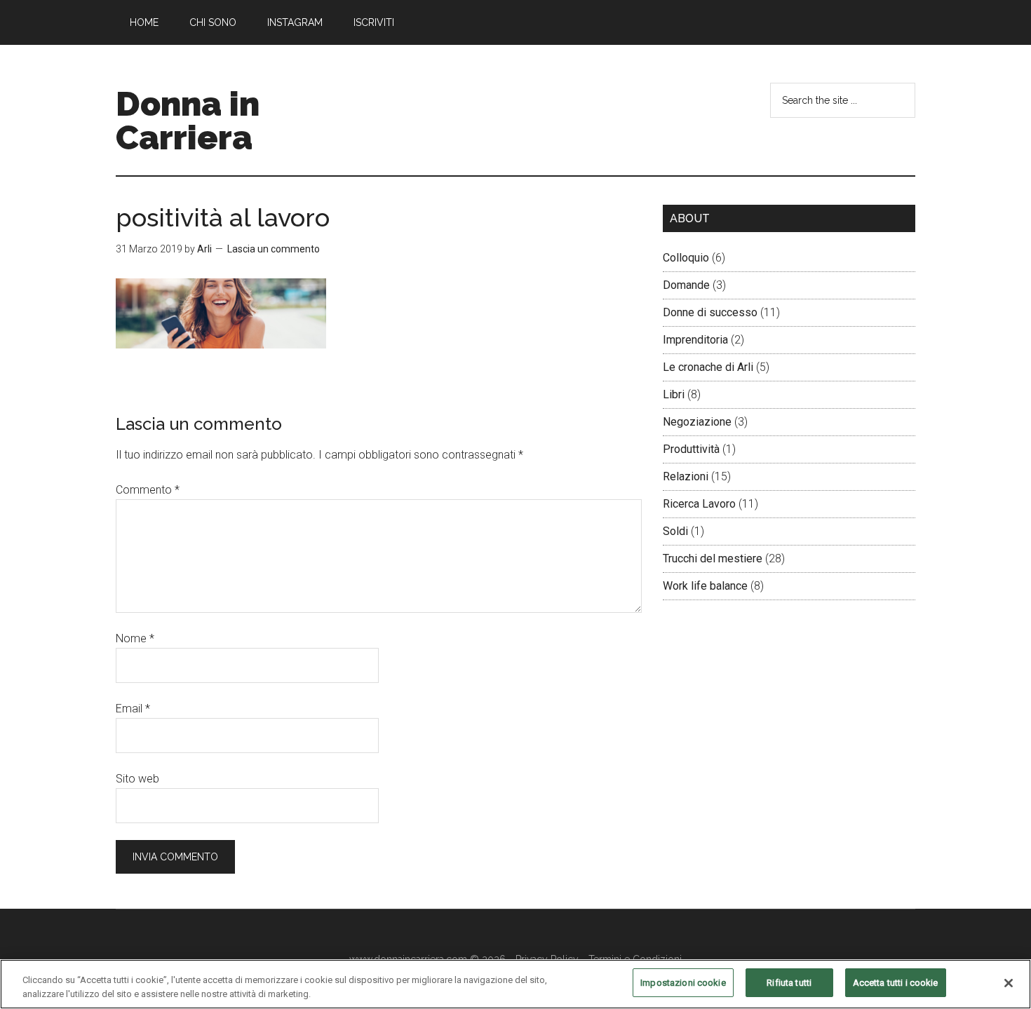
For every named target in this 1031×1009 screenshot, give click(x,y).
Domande (686, 285)
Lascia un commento (273, 249)
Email (133, 708)
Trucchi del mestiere (712, 558)
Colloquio (686, 257)
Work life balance (705, 585)
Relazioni (685, 476)
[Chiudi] (1008, 983)
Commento (148, 489)
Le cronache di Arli (708, 367)
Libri (674, 394)
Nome (135, 638)
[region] (515, 984)
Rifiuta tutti (789, 982)
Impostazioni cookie (682, 982)
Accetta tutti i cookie (895, 982)
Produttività (691, 449)
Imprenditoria (695, 339)
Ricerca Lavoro (699, 503)
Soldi (675, 531)
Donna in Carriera (188, 120)
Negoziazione (697, 421)
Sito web (137, 778)
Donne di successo (710, 312)
